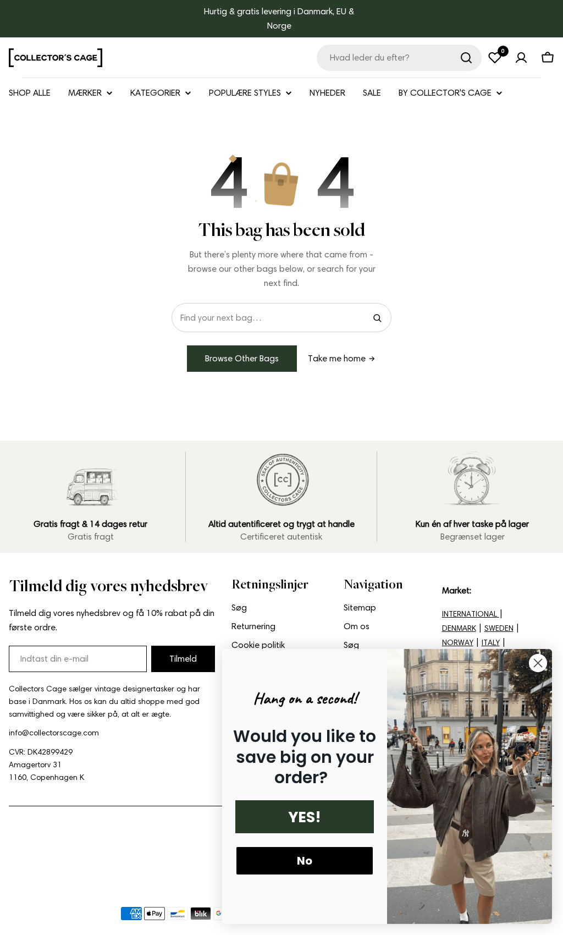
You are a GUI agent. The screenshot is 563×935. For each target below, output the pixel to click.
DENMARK (459, 628)
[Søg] (466, 57)
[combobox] (399, 58)
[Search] (377, 318)
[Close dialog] (538, 663)
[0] (494, 57)
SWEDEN (499, 628)
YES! (304, 817)
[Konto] (521, 57)
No (304, 860)
